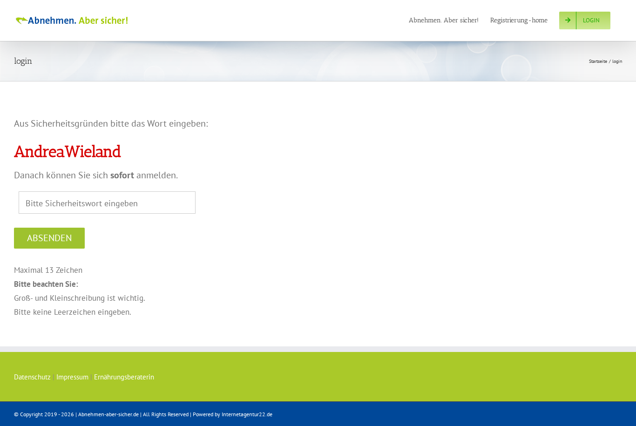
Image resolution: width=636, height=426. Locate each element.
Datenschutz (32, 376)
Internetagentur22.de (247, 414)
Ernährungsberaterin (124, 376)
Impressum (72, 376)
